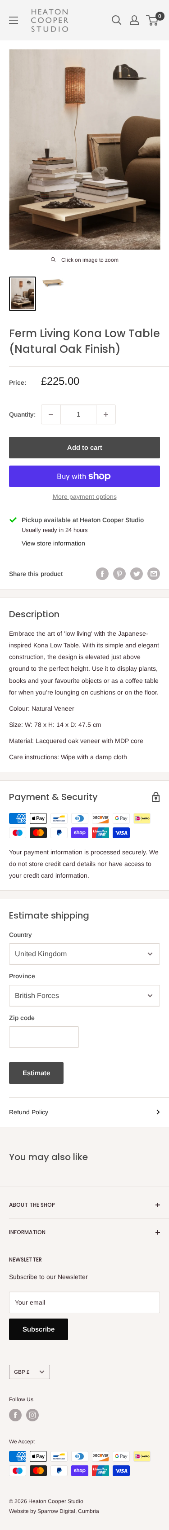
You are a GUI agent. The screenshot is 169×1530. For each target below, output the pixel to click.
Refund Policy (28, 1112)
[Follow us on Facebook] (15, 1415)
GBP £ (22, 1372)
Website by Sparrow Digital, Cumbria (54, 1511)
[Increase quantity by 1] (105, 414)
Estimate (36, 1073)
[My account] (134, 20)
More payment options (85, 496)
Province (22, 976)
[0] (152, 20)
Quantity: (22, 414)
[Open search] (117, 20)
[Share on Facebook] (102, 573)
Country (20, 934)
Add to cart (84, 447)
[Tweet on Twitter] (136, 573)
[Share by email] (153, 573)
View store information (53, 543)
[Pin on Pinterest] (119, 573)
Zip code (22, 1017)
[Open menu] (13, 20)
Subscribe (39, 1329)
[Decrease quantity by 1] (50, 414)
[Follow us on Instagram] (32, 1415)
